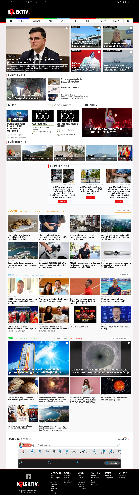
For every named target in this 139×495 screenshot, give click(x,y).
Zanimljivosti (68, 482)
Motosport (40, 275)
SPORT (63, 20)
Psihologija (55, 211)
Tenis (33, 275)
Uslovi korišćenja (24, 2)
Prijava (129, 2)
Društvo (94, 475)
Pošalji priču (14, 2)
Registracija (121, 2)
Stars (21, 211)
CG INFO (88, 20)
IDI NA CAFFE (62, 338)
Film (65, 486)
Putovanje (53, 488)
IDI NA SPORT (124, 274)
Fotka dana (108, 475)
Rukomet (49, 275)
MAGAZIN (37, 20)
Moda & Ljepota (31, 211)
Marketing (33, 2)
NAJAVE (116, 20)
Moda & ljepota (55, 478)
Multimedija (122, 475)
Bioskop (34, 338)
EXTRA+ (103, 20)
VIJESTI (22, 20)
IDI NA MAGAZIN (123, 211)
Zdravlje (47, 211)
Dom (62, 211)
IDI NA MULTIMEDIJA (121, 338)
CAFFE (50, 20)
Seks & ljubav (54, 493)
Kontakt (47, 2)
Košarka (26, 275)
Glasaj (62, 201)
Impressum (41, 2)
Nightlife (19, 338)
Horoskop (122, 478)
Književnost (68, 484)
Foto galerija (109, 478)
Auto (52, 491)
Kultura (26, 338)
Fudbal (18, 275)
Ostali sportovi (82, 488)
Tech (40, 211)
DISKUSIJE (59, 166)
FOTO (76, 20)
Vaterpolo (57, 275)
